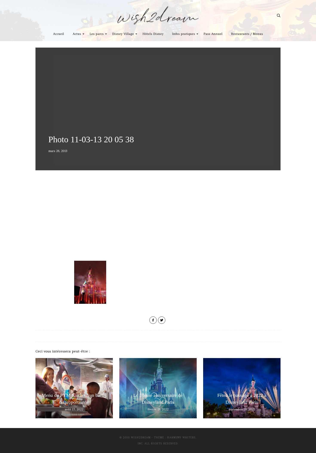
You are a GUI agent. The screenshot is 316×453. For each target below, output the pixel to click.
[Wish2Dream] (158, 15)
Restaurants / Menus (247, 34)
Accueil (58, 34)
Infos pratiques (183, 34)
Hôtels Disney (153, 34)
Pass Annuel (213, 34)
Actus (77, 34)
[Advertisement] (158, 224)
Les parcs (97, 34)
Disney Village (123, 34)
